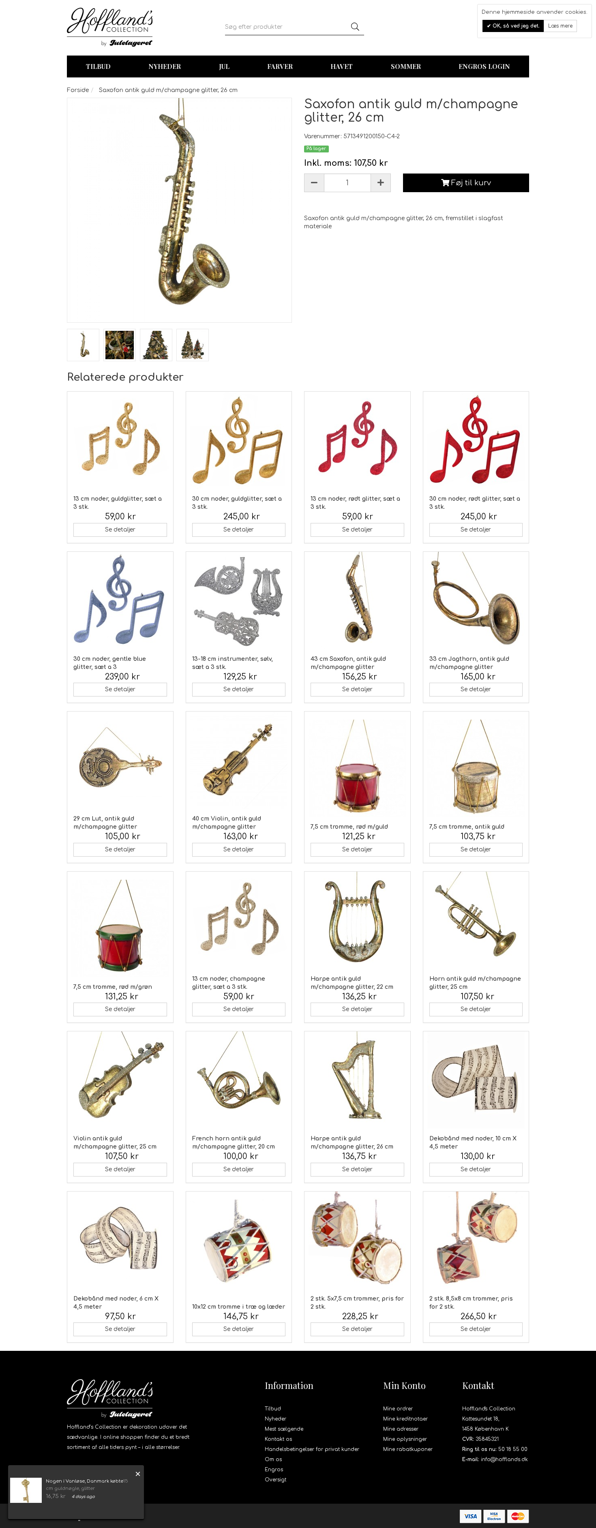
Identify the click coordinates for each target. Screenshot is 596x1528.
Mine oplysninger (405, 1439)
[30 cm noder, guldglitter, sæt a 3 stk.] (239, 440)
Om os (273, 1459)
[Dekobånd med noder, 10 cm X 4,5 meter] (476, 1080)
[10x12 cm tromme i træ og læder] (239, 1248)
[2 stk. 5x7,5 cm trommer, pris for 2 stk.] (357, 1240)
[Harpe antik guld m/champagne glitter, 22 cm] (357, 920)
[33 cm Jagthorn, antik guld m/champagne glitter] (476, 600)
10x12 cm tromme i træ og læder (238, 1307)
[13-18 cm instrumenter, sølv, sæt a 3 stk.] (239, 600)
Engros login (484, 66)
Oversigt (275, 1480)
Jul (224, 66)
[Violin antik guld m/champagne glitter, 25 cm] (120, 1080)
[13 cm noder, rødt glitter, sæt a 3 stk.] (357, 440)
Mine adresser (400, 1429)
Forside (78, 90)
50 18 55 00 (512, 1449)
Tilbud (273, 1409)
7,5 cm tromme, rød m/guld (349, 827)
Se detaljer (120, 530)
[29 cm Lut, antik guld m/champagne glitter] (120, 760)
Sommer (406, 66)
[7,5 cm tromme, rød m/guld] (357, 768)
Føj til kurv (470, 183)
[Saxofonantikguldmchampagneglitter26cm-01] (83, 345)
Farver (280, 66)
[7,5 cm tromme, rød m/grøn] (120, 928)
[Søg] (355, 27)
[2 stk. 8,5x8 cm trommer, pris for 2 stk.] (476, 1240)
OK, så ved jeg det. (515, 26)
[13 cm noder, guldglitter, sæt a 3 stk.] (120, 440)
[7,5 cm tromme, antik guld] (476, 768)
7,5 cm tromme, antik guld (466, 827)
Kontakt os (278, 1439)
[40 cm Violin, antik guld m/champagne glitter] (239, 760)
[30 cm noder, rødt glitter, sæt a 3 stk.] (476, 440)
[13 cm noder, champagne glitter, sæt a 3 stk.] (239, 920)
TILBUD (98, 66)
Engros (274, 1469)
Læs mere (560, 26)
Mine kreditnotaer (405, 1419)
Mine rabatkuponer (408, 1449)
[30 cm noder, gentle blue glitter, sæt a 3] (120, 600)
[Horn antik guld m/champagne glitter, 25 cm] (476, 920)
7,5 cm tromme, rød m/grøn (112, 987)
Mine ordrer (398, 1409)
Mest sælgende (284, 1429)
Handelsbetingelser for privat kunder (312, 1449)
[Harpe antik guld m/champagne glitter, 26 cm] (357, 1080)
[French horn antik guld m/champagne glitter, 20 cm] (239, 1080)
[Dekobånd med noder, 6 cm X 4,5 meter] (120, 1240)
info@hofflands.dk (504, 1459)
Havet (341, 66)
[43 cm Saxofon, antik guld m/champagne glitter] (357, 600)
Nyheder (164, 66)
